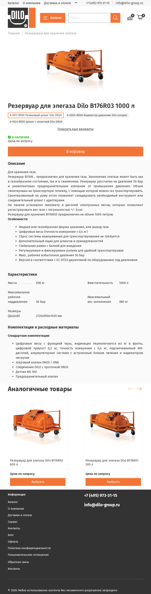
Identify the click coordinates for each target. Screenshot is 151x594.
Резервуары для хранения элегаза (50, 33)
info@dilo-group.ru (129, 3)
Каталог (13, 3)
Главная (14, 33)
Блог (11, 535)
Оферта (13, 541)
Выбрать (37, 482)
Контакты (14, 528)
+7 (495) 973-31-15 (98, 3)
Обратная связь (18, 562)
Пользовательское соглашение (28, 555)
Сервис (12, 522)
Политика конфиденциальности (29, 548)
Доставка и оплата (57, 3)
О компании (32, 3)
